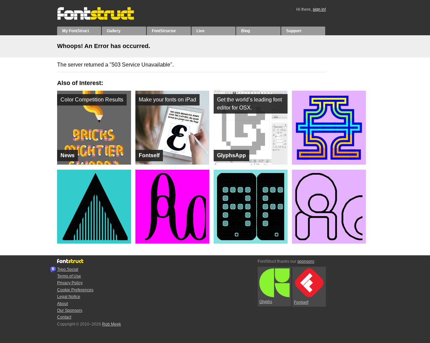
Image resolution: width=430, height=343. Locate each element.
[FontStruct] (102, 18)
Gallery (114, 31)
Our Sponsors (69, 310)
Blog (245, 31)
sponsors (305, 261)
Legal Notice (68, 296)
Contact (64, 317)
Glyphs (265, 301)
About (62, 303)
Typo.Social (67, 269)
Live (201, 31)
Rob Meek (111, 324)
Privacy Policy (70, 283)
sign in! (319, 9)
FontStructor (164, 31)
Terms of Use (69, 276)
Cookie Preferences (75, 290)
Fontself (301, 302)
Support (293, 31)
